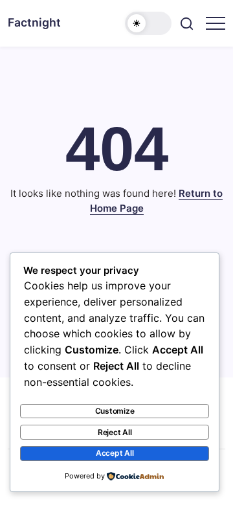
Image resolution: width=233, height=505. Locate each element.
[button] (148, 23)
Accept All (115, 453)
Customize (115, 411)
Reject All (115, 432)
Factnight (34, 22)
